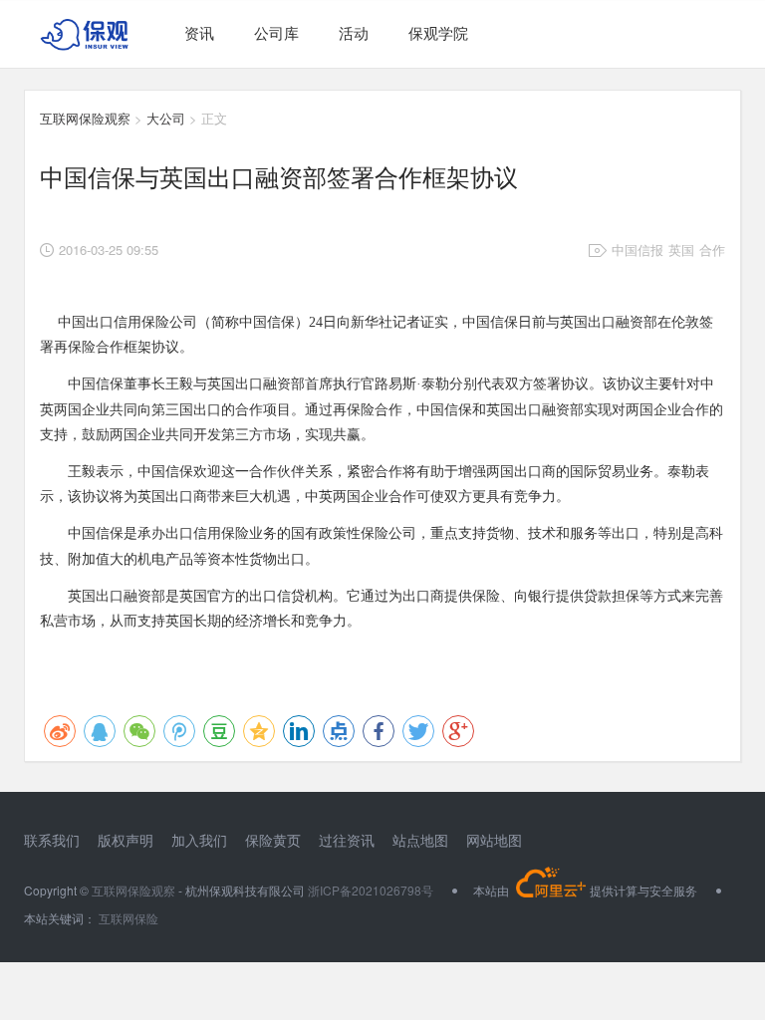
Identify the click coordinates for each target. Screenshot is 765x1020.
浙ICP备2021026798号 (370, 890)
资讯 (199, 32)
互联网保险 (127, 917)
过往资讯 (347, 840)
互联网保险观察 (85, 118)
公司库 (276, 32)
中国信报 (637, 249)
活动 (354, 32)
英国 (681, 249)
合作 (712, 249)
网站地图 (494, 840)
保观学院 (438, 32)
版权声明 (125, 840)
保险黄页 (273, 840)
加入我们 (199, 840)
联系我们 (52, 840)
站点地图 (420, 840)
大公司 (165, 118)
